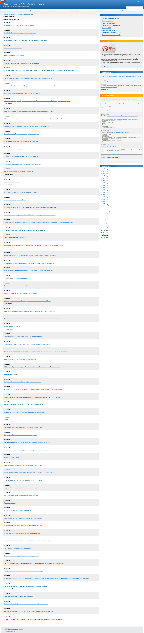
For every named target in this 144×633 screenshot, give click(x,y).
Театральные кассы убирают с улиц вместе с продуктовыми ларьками (24, 412)
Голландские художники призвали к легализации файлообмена (22, 93)
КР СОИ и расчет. (111, 146)
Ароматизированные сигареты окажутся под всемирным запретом (23, 336)
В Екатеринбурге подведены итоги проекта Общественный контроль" (24, 525)
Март (105, 223)
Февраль (106, 225)
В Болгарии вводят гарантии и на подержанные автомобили (21, 495)
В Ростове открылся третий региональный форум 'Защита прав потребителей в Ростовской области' (33, 118)
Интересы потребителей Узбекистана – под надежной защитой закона (24, 404)
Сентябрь (106, 211)
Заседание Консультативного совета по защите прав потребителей (23, 488)
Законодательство (76, 10)
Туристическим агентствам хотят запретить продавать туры (21, 141)
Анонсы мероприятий (108, 30)
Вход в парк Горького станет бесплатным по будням (19, 25)
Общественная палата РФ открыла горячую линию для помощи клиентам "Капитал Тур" (29, 263)
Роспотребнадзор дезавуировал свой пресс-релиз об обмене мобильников (25, 586)
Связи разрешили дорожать (12, 182)
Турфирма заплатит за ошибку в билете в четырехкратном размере (23, 571)
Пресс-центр (121, 10)
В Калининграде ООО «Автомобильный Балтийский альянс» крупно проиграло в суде (28, 111)
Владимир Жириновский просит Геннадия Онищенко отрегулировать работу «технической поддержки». (33, 245)
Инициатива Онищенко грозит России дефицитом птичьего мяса (22, 382)
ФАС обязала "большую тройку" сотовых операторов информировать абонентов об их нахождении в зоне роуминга (37, 101)
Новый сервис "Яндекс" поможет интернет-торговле (19, 171)
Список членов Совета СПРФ (111, 25)
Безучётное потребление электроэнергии (118, 132)
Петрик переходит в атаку (11, 457)
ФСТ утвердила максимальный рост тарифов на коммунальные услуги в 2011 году (27, 301)
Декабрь (106, 205)
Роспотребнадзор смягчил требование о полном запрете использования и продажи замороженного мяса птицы (36, 351)
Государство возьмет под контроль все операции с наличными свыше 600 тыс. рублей (29, 472)
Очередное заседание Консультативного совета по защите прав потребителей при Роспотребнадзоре (33, 619)
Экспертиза (100, 10)
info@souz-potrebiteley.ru (10, 631)
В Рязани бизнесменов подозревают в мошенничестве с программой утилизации (27, 442)
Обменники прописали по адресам (14, 149)
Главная (5, 14)
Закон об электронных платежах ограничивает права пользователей (23, 164)
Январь (105, 227)
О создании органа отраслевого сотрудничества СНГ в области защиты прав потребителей (30, 207)
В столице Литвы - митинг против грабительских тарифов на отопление (24, 230)
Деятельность (9, 10)
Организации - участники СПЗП (111, 32)
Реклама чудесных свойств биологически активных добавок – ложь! (23, 427)
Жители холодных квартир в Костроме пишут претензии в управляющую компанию (28, 78)
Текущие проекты (107, 21)
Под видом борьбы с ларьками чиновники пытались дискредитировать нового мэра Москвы (30, 255)
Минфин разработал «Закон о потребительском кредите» (20, 435)
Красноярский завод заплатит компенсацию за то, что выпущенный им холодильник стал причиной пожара (34, 563)
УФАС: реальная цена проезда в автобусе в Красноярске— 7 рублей (23, 480)
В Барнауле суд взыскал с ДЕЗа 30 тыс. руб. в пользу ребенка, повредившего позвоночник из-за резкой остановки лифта (39, 70)
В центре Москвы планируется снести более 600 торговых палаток (23, 465)
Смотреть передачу (107, 66)
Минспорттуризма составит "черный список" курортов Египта (21, 63)
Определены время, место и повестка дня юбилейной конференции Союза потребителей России (32, 397)
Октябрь (106, 209)
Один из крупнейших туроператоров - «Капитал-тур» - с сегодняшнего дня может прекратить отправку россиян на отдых (38, 285)
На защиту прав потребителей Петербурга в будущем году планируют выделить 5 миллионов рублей (33, 389)
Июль (105, 215)
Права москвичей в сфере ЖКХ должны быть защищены (20, 359)
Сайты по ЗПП (106, 28)
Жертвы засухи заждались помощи (14, 55)
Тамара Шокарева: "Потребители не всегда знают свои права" (21, 134)
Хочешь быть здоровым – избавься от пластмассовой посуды (22, 533)
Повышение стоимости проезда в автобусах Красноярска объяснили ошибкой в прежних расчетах (32, 318)
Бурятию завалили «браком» (12, 326)
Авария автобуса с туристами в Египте (15, 200)
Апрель (105, 221)
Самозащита (52, 10)
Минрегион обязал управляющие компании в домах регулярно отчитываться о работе (28, 270)
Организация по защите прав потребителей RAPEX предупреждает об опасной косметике (30, 215)
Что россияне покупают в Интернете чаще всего (17, 510)
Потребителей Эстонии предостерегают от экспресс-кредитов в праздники (25, 40)
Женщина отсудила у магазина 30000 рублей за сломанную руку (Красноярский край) (28, 611)
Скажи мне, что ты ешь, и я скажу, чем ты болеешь (18, 596)
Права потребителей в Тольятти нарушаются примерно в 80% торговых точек (26, 604)
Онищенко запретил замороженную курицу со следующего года (22, 556)
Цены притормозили (9, 503)
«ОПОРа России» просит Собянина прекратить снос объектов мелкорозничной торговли (29, 419)
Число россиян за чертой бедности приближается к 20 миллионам (23, 518)
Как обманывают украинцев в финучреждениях (17, 548)
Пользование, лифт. (112, 157)
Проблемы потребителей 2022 (111, 35)
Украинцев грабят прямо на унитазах (14, 237)
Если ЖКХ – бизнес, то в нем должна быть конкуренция (20, 33)
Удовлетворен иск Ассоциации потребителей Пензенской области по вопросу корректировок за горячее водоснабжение (38, 222)
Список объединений (108, 23)
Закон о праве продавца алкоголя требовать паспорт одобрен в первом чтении (26, 126)
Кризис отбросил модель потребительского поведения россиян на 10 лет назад (27, 344)
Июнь (105, 217)
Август (105, 213)
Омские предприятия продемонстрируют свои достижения (20, 293)
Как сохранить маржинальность (13, 48)
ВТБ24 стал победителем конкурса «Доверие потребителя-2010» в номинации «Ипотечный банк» (32, 367)
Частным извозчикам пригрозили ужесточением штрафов (20, 192)
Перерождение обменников (11, 374)
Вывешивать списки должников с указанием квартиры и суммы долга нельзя (26, 450)
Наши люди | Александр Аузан (109, 81)
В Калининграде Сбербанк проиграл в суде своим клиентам (21, 156)
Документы (31, 10)
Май (105, 219)
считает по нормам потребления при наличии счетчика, (122, 99)
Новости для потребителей (25, 14)
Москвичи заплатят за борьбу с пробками (16, 278)
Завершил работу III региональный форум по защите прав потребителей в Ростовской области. (31, 85)
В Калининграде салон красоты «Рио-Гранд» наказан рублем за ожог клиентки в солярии (29, 311)
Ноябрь (105, 207)
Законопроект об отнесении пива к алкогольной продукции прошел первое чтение (27, 540)
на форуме (111, 95)
